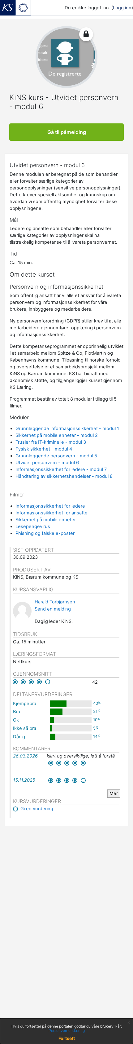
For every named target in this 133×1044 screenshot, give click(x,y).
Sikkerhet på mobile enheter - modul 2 (56, 435)
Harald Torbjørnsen (55, 602)
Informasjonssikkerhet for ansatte (51, 513)
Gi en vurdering (36, 808)
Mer (113, 793)
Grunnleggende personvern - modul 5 (56, 456)
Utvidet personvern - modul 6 (47, 462)
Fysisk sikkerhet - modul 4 (43, 449)
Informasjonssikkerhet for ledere (50, 506)
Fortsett (66, 1038)
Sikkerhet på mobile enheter (45, 519)
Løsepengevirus (32, 526)
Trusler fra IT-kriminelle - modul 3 (50, 442)
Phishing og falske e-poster (45, 533)
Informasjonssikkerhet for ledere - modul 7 (61, 469)
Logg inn (122, 8)
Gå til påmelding (66, 132)
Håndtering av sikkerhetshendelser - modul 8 (64, 476)
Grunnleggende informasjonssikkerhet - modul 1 (67, 428)
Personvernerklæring (67, 1030)
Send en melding (53, 609)
